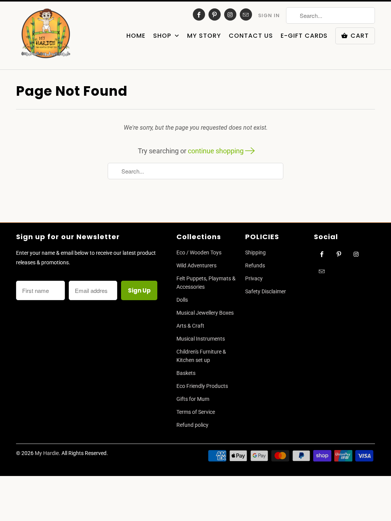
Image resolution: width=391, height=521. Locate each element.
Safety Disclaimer (265, 291)
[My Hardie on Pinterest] (214, 14)
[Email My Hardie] (246, 14)
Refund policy (192, 425)
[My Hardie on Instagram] (230, 14)
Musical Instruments (200, 339)
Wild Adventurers (196, 265)
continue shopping (216, 151)
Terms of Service (195, 412)
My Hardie (47, 453)
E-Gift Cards (304, 36)
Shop (163, 36)
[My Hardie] (45, 35)
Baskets (186, 373)
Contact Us (251, 36)
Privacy (254, 278)
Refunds (255, 265)
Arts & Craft (190, 326)
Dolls (182, 300)
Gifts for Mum (192, 399)
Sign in (269, 15)
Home (135, 36)
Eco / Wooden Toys (198, 252)
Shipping (255, 252)
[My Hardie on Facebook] (199, 14)
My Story (204, 36)
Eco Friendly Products (202, 386)
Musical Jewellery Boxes (205, 313)
